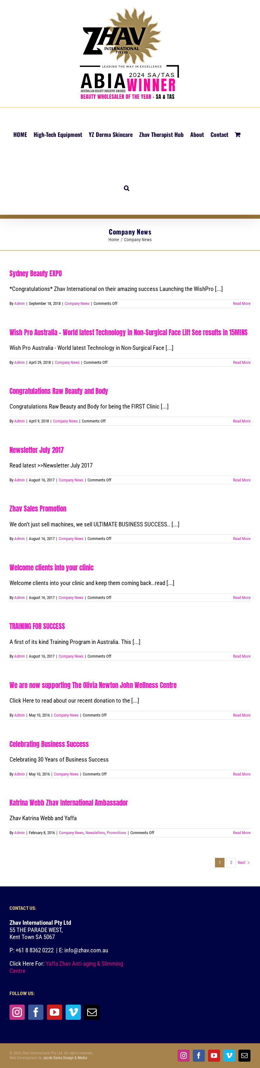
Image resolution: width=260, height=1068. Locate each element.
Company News (77, 303)
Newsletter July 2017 (37, 450)
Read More (241, 303)
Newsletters (95, 832)
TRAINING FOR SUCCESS (37, 626)
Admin (19, 303)
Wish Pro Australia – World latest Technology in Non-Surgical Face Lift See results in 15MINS (129, 332)
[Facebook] (35, 1012)
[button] (126, 188)
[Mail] (92, 1012)
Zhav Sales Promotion (38, 509)
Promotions (116, 832)
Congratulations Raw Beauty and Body (59, 391)
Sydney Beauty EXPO (36, 273)
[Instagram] (17, 1012)
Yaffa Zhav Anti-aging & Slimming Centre (66, 967)
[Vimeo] (73, 1012)
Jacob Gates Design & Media (65, 1058)
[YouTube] (54, 1012)
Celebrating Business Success (49, 744)
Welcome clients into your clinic (52, 568)
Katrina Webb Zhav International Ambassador (69, 803)
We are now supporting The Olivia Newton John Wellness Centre (93, 685)
